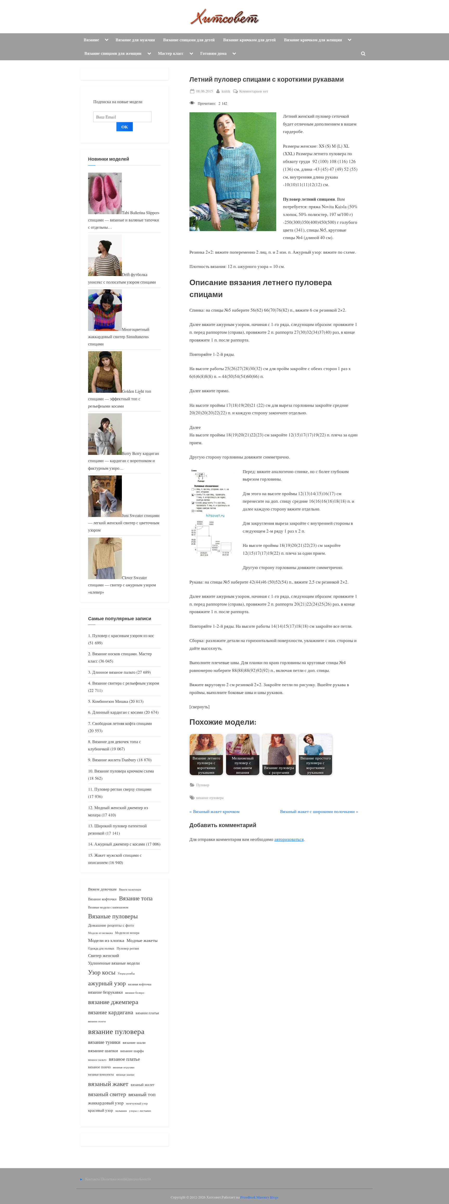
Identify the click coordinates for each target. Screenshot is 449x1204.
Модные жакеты (142, 940)
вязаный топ (142, 1094)
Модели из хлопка (106, 940)
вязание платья (147, 1012)
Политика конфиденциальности (126, 1178)
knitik (226, 91)
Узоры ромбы (126, 973)
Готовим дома (213, 53)
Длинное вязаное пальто (113, 672)
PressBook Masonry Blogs (259, 1197)
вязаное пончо (99, 1066)
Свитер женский (103, 955)
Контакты (92, 1178)
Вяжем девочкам (102, 889)
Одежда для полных (101, 948)
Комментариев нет (253, 91)
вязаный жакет (108, 1083)
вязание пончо (97, 1021)
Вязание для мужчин (135, 40)
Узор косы (101, 972)
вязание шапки (103, 1050)
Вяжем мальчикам (130, 889)
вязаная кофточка (139, 984)
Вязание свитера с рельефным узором (125, 683)
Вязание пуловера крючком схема (124, 771)
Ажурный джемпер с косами (119, 844)
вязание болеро (134, 992)
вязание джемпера (113, 1001)
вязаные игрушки (123, 1067)
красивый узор (100, 1110)
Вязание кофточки (102, 899)
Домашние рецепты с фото (111, 925)
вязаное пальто (97, 1060)
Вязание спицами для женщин (112, 53)
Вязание (91, 40)
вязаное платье (124, 1059)
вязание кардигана (110, 1012)
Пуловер (202, 784)
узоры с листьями (140, 1111)
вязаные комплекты (101, 1074)
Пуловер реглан (128, 948)
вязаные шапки (125, 1074)
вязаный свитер (107, 1094)
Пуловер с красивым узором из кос (123, 635)
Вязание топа (136, 898)
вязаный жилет (142, 1084)
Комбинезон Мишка (110, 701)
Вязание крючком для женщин (313, 40)
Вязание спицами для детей (189, 40)
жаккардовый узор (106, 1103)
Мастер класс (170, 53)
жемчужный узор (137, 1103)
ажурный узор (107, 983)
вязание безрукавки (105, 992)
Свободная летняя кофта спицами (122, 723)
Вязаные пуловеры (113, 916)
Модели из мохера (127, 933)
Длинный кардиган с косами (117, 712)
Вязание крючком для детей (249, 40)
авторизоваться (289, 839)
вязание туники (104, 1042)
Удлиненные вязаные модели (114, 963)
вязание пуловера (209, 797)
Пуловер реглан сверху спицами (122, 789)
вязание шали (134, 1042)
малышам (121, 1111)
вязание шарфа (132, 1050)
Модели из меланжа (100, 933)
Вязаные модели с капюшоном (108, 907)
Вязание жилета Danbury (114, 760)
